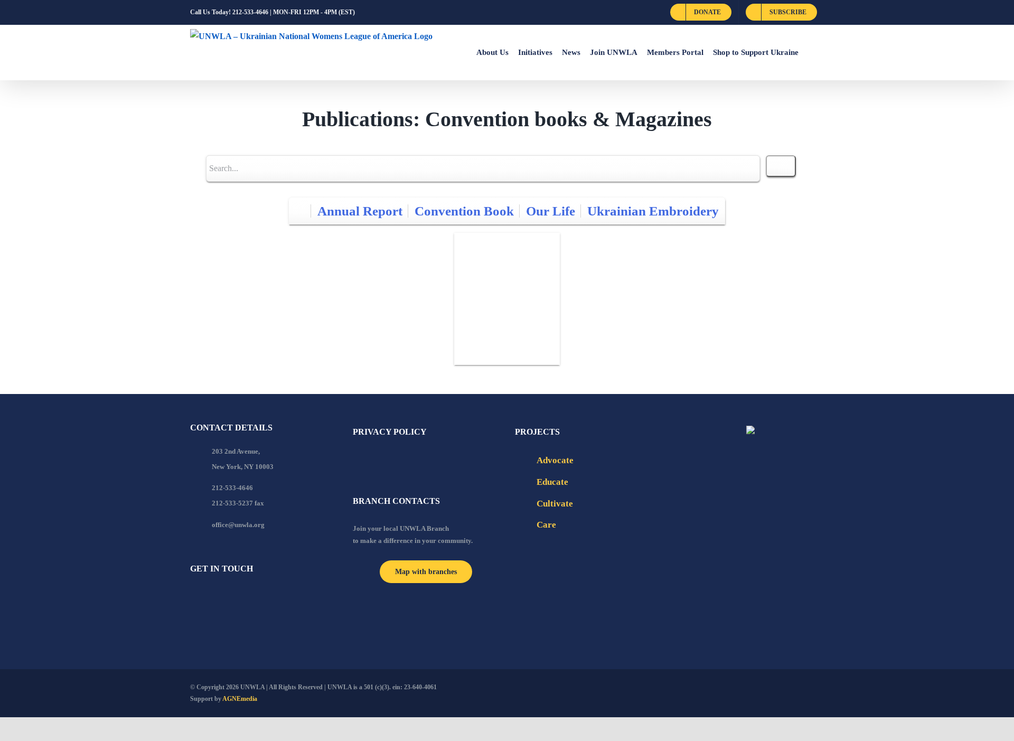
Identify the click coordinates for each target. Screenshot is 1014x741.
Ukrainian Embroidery (653, 211)
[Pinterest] (250, 597)
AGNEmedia (239, 698)
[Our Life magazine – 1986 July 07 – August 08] (507, 299)
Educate (552, 482)
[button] (811, 52)
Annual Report (359, 211)
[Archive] (300, 211)
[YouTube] (207, 597)
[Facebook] (193, 597)
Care (546, 525)
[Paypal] (222, 597)
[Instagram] (236, 597)
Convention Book (464, 211)
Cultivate (555, 504)
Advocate (555, 460)
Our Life (550, 211)
